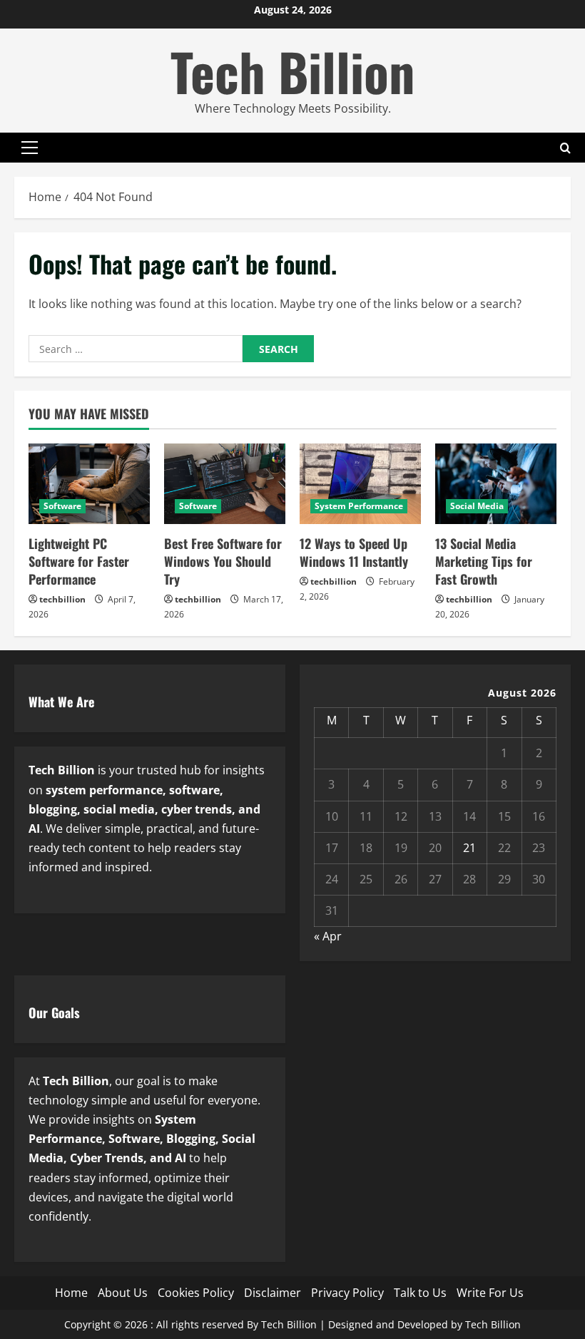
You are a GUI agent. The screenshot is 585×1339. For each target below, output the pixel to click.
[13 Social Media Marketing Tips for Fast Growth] (495, 483)
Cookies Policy (196, 1292)
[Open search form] (565, 148)
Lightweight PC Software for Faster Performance (79, 561)
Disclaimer (272, 1292)
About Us (123, 1292)
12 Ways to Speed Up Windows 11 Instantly (354, 552)
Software (62, 506)
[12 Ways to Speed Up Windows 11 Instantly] (360, 483)
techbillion (62, 599)
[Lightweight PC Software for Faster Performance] (89, 483)
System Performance (359, 506)
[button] (29, 148)
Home (71, 1292)
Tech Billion (293, 71)
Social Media (477, 506)
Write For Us (490, 1292)
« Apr (328, 936)
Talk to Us (420, 1292)
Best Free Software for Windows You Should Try (223, 561)
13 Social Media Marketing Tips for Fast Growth (483, 561)
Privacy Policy (347, 1292)
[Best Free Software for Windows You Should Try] (224, 483)
